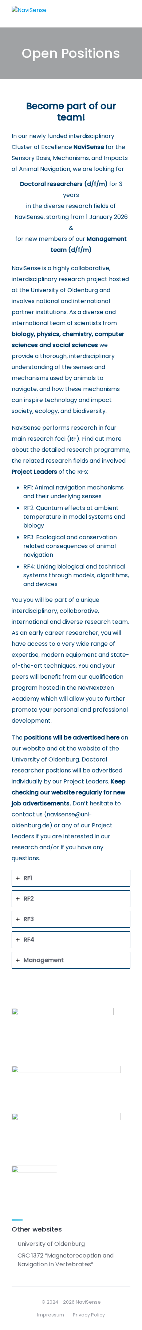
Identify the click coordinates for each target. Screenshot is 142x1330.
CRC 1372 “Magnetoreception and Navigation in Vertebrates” (65, 1259)
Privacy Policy (89, 1315)
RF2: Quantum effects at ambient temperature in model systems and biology (74, 517)
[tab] (71, 878)
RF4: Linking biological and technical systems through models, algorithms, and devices (76, 575)
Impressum (50, 1315)
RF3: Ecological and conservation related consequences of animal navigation (70, 546)
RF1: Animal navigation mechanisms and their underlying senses (73, 491)
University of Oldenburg (45, 759)
